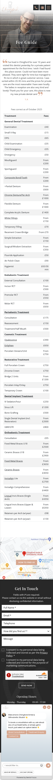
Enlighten (9, 345)
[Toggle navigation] (48, 7)
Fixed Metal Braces (14, 461)
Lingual (8, 495)
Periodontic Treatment (17, 312)
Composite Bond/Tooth (16, 177)
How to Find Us (26, 562)
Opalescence (11, 339)
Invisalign (9, 478)
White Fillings (11, 218)
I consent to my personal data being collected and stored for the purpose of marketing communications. (27, 662)
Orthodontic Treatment (17, 432)
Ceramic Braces (12, 469)
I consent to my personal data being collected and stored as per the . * (27, 652)
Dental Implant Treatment (19, 396)
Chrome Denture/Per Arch (17, 195)
